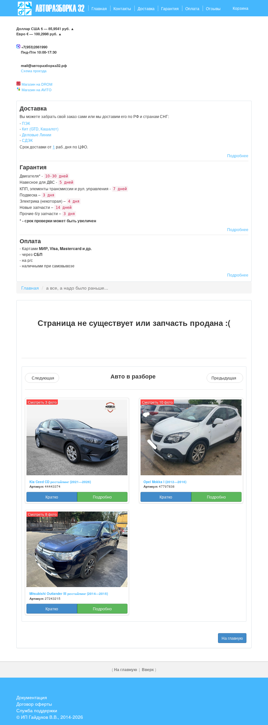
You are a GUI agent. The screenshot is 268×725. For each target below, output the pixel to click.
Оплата (192, 8)
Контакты (122, 8)
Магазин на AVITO (37, 89)
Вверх (148, 669)
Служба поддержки (36, 710)
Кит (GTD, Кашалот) (40, 128)
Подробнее (237, 155)
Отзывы (213, 8)
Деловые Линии (36, 134)
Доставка (146, 8)
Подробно (102, 496)
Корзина (240, 8)
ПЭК (26, 123)
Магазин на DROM (37, 84)
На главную (232, 638)
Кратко (51, 496)
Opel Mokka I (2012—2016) (164, 482)
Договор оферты (34, 703)
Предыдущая (224, 377)
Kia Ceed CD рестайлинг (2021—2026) (60, 482)
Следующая (42, 377)
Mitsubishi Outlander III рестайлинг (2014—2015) (68, 593)
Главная (99, 8)
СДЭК (27, 140)
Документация (31, 697)
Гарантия (170, 8)
